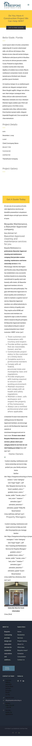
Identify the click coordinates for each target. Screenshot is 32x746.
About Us (20, 644)
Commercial (6, 151)
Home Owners (16, 454)
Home (19, 631)
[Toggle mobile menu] (28, 5)
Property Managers (16, 517)
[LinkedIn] (23, 681)
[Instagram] (18, 681)
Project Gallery (22, 641)
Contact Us (21, 660)
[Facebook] (20, 681)
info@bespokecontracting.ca (10, 700)
